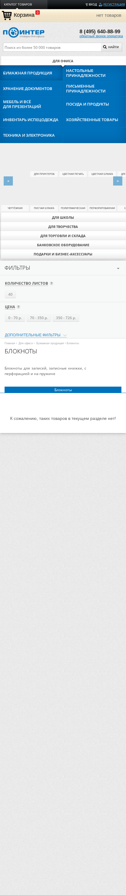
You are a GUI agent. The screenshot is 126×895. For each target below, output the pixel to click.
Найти (113, 47)
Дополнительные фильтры (33, 335)
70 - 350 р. (39, 317)
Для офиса (63, 61)
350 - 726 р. (66, 317)
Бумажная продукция (50, 343)
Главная (10, 343)
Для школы (63, 217)
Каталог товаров (18, 4)
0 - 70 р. (15, 317)
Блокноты (63, 389)
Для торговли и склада (63, 235)
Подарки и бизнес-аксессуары (63, 254)
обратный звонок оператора (101, 36)
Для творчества (63, 226)
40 (10, 294)
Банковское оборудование (63, 245)
